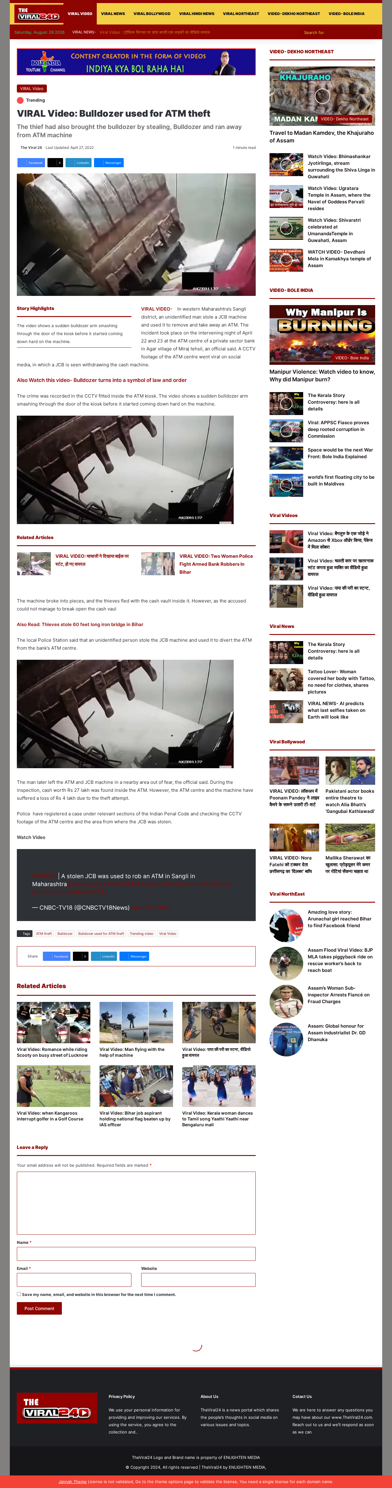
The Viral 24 (31, 147)
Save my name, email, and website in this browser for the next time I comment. (99, 1294)
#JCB (114, 884)
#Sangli (151, 884)
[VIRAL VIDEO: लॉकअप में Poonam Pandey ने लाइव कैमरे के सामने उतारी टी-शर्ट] (294, 770)
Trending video (141, 933)
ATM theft (44, 933)
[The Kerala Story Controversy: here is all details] (286, 403)
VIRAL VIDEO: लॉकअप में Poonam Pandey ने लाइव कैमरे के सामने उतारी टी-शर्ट (294, 797)
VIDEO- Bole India (347, 13)
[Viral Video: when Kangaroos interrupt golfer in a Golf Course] (53, 1086)
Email (24, 1268)
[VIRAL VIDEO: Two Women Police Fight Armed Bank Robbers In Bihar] (158, 563)
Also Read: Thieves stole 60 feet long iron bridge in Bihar (80, 624)
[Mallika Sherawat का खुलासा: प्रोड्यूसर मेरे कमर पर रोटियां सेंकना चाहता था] (350, 838)
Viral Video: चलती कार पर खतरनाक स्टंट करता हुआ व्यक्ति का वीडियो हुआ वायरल (341, 567)
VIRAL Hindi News (196, 13)
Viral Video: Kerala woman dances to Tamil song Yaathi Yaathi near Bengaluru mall (217, 1118)
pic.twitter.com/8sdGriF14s (69, 892)
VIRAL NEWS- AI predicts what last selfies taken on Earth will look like (336, 710)
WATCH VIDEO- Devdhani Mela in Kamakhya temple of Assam (339, 258)
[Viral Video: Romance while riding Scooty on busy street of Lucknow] (53, 1022)
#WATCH (44, 876)
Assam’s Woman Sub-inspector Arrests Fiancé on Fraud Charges (339, 994)
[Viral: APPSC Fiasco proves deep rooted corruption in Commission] (286, 430)
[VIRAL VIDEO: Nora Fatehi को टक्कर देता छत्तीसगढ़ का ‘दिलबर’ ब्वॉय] (294, 838)
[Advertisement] (322, 1115)
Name (24, 1242)
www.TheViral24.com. (352, 1417)
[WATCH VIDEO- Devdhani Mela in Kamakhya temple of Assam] (286, 260)
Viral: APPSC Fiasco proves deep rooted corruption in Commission (338, 429)
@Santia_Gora (86, 884)
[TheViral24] (38, 14)
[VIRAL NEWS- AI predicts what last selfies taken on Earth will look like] (286, 711)
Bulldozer (65, 933)
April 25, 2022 (151, 907)
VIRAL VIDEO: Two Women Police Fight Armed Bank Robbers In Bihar (216, 564)
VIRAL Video (80, 13)
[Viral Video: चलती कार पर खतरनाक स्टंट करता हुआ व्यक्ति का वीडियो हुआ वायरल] (286, 568)
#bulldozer (218, 884)
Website (149, 1268)
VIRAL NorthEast (241, 13)
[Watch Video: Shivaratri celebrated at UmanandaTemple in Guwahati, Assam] (286, 228)
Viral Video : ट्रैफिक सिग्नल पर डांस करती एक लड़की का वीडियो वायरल (157, 32)
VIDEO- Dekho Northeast (294, 13)
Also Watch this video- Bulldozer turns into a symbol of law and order (102, 380)
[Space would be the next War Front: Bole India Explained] (286, 458)
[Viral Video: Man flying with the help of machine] (136, 1022)
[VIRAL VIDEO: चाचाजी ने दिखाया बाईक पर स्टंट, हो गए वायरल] (34, 563)
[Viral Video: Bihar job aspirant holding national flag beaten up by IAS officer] (136, 1086)
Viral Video (167, 933)
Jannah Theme (72, 1481)
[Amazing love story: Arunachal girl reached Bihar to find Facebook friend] (286, 925)
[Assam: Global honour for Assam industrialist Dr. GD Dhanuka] (286, 1039)
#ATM (131, 884)
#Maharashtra (182, 884)
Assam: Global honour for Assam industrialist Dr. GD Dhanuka (337, 1032)
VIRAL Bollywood (152, 13)
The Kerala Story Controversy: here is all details (334, 402)
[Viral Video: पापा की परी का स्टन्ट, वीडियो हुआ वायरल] (219, 1022)
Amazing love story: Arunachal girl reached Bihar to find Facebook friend (339, 918)
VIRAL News (113, 13)
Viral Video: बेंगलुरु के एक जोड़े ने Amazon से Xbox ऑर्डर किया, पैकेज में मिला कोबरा (340, 540)
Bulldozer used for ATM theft (101, 933)
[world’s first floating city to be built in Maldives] (286, 485)
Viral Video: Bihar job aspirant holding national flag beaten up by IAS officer (135, 1118)
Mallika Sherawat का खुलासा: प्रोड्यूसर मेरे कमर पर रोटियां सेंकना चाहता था (348, 864)
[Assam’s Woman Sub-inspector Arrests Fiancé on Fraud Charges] (286, 1001)
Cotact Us (302, 1396)
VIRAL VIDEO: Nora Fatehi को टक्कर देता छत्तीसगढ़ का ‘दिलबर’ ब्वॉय (291, 864)
